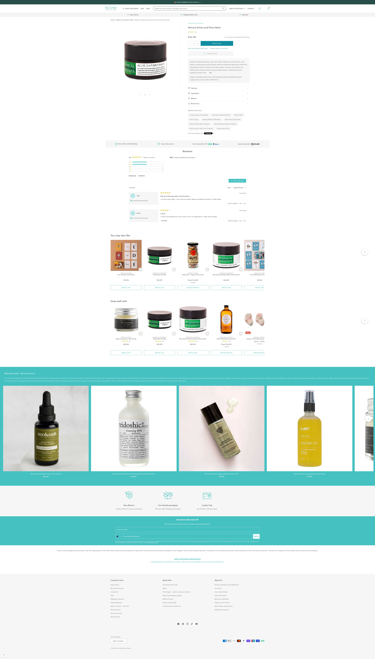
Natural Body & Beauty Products (225, 124)
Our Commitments (221, 592)
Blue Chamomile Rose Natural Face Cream (226, 275)
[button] (130, 8)
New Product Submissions (224, 606)
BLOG (165, 588)
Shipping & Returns (117, 599)
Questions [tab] (141, 176)
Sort (229, 188)
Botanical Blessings (195, 23)
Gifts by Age (194, 119)
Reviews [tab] (132, 176)
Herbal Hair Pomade (159, 275)
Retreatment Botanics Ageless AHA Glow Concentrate (221, 474)
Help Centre (115, 585)
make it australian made (124, 20)
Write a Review (239, 181)
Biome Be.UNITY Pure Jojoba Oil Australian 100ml (309, 474)
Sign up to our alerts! (222, 602)
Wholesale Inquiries (222, 610)
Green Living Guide (169, 602)
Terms (156, 542)
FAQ (112, 595)
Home (113, 20)
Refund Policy (115, 617)
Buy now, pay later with (200, 144)
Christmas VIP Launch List (172, 606)
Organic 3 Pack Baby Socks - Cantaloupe (260, 339)
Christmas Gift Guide (170, 585)
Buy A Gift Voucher (117, 588)
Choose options (193, 287)
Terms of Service (116, 613)
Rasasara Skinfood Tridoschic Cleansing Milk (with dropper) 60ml (134, 474)
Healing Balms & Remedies (211, 119)
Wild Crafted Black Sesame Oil (226, 339)
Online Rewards (116, 602)
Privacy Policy (151, 542)
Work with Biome (220, 595)
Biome (117, 648)
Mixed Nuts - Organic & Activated (192, 275)
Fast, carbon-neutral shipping (127, 144)
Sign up (256, 536)
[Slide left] (141, 95)
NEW (142, 8)
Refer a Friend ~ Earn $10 (120, 606)
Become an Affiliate (222, 599)
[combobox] (118, 536)
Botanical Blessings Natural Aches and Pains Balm (152, 20)
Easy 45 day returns (167, 144)
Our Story (218, 588)
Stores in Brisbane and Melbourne (227, 585)
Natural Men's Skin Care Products (201, 128)
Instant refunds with (244, 144)
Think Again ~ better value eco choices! (177, 592)
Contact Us (114, 592)
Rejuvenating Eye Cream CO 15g (126, 339)
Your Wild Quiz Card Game (126, 275)
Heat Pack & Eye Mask (232, 119)
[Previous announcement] (142, 2)
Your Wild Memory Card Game (259, 275)
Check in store (212, 53)
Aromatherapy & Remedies (199, 115)
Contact (250, 8)
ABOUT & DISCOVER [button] (236, 8)
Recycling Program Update (172, 595)
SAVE (148, 8)
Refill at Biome (168, 599)
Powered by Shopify (125, 648)
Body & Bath (238, 115)
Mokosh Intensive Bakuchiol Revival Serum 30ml (46, 474)
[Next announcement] (233, 2)
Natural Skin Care (223, 128)
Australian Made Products (221, 115)
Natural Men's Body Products (200, 124)
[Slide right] (149, 95)
